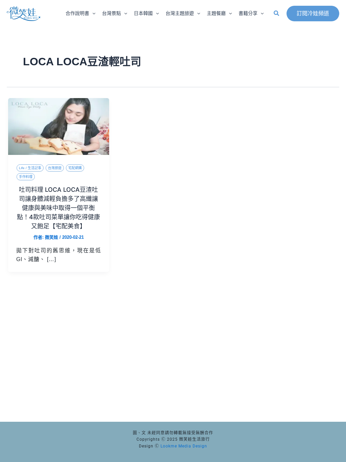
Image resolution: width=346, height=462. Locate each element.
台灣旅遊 (54, 168)
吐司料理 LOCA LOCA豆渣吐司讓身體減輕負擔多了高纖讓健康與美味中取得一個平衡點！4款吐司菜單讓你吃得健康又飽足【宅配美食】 (58, 208)
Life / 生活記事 (30, 168)
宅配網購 (75, 168)
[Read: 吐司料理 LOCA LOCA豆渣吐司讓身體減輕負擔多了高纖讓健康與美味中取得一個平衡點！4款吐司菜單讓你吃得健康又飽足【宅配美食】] (58, 126)
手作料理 (25, 177)
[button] (92, 13)
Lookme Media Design (183, 446)
